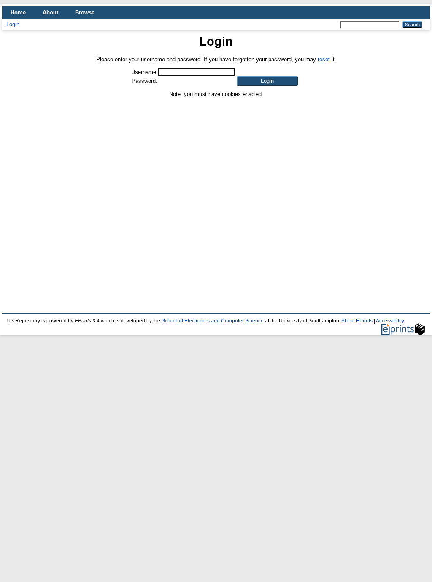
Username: (144, 72)
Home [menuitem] (18, 12)
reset (324, 59)
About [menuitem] (50, 12)
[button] (267, 81)
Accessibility (390, 320)
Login (12, 24)
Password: (144, 81)
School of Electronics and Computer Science (213, 320)
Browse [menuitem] (84, 12)
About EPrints (357, 320)
